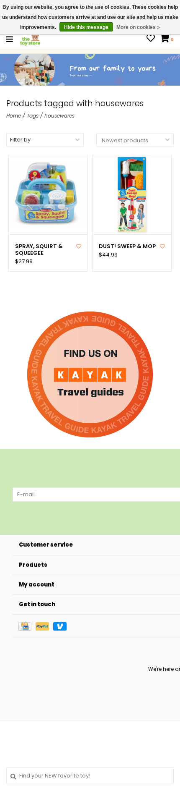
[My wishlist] (151, 39)
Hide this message (86, 27)
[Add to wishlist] (78, 246)
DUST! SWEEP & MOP (127, 246)
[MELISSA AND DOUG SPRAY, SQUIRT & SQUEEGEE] (48, 194)
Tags (33, 115)
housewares (59, 115)
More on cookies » (138, 27)
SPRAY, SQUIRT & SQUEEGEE (39, 250)
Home (13, 115)
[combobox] (90, 775)
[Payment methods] (27, 625)
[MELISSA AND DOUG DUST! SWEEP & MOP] (132, 194)
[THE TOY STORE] (30, 39)
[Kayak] (90, 374)
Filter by (20, 140)
